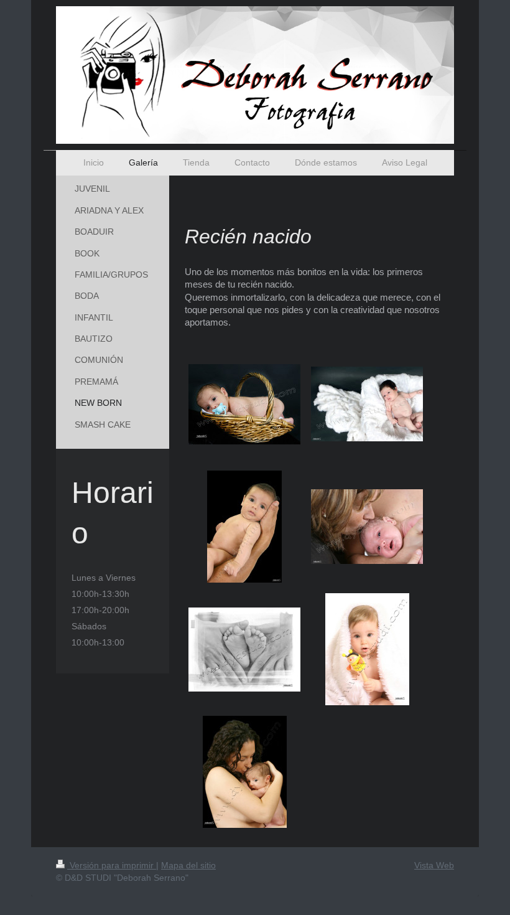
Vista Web (434, 865)
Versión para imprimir (111, 865)
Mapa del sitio (188, 865)
